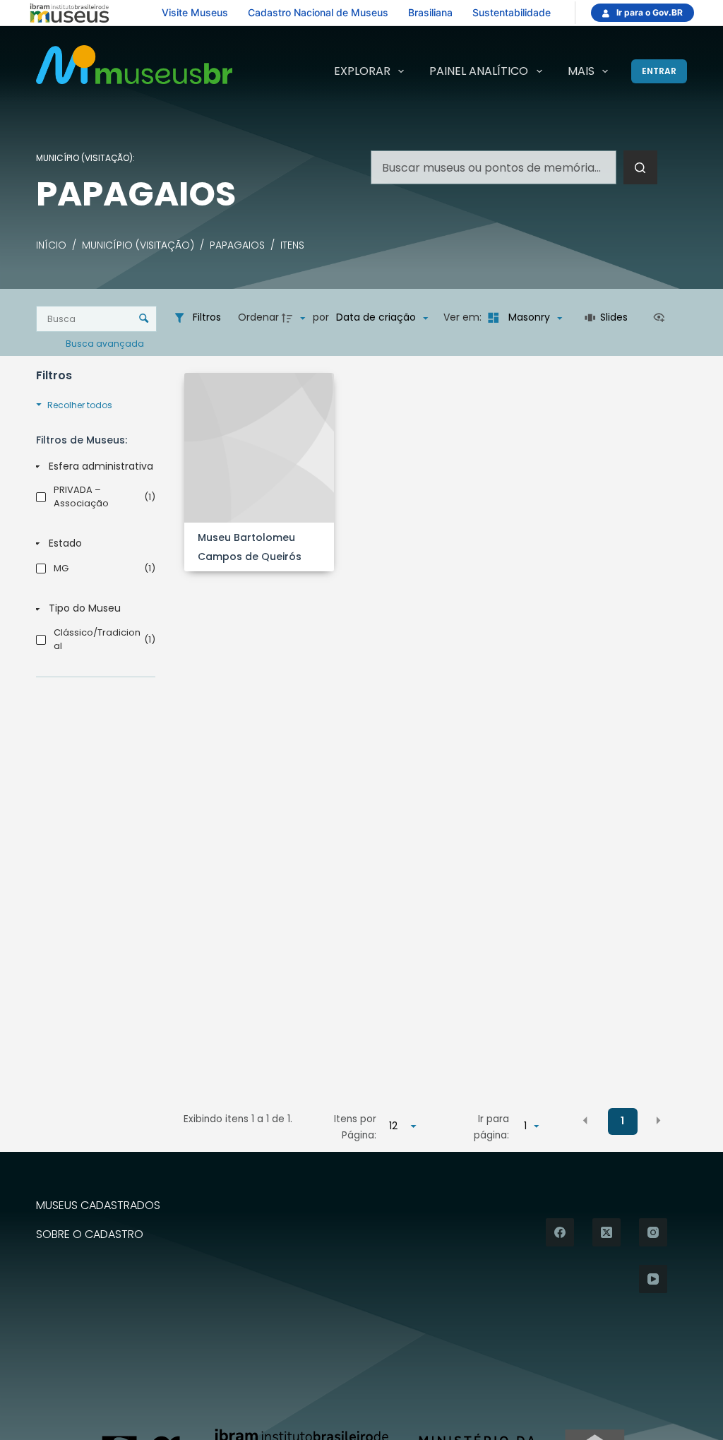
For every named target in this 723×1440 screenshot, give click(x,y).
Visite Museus (195, 12)
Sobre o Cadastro (89, 1234)
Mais (581, 71)
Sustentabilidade (511, 12)
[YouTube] (653, 1279)
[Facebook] (560, 1232)
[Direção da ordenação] (295, 317)
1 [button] (622, 1121)
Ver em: (463, 317)
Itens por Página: (355, 1126)
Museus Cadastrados (98, 1205)
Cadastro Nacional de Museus (318, 12)
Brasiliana (430, 12)
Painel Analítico (478, 71)
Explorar (362, 71)
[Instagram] (653, 1232)
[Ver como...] (662, 317)
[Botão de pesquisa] (640, 167)
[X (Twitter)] (606, 1232)
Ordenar (258, 317)
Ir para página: (491, 1126)
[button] (585, 1120)
